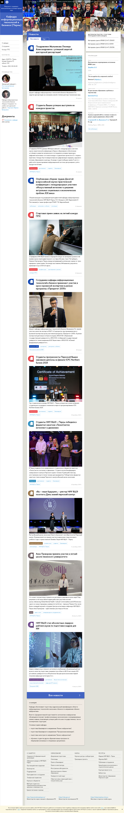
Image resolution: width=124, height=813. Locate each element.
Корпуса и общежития (33, 781)
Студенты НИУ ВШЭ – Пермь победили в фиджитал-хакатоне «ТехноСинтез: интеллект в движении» (56, 424)
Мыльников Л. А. (104, 120)
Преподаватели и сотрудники (36, 774)
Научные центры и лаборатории (84, 756)
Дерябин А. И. (92, 67)
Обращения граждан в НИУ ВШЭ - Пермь (37, 761)
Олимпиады (54, 759)
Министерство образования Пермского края (107, 776)
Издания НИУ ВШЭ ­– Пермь (107, 756)
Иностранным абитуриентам (59, 768)
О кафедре (5, 43)
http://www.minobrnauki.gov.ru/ (36, 797)
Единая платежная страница (35, 790)
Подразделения (31, 771)
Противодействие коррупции (36, 765)
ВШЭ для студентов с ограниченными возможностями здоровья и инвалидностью (36, 785)
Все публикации (93, 129)
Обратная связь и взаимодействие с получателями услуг (61, 779)
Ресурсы (102, 753)
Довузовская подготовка (58, 756)
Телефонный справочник (34, 777)
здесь (102, 808)
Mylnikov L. (98, 79)
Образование (56, 753)
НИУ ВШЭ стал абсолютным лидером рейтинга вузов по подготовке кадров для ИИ (56, 625)
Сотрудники (5, 46)
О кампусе (31, 753)
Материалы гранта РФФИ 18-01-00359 (100, 44)
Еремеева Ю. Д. (93, 95)
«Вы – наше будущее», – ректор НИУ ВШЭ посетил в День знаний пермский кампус (57, 493)
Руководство (31, 768)
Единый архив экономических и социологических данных (108, 766)
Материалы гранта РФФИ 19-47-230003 (101, 40)
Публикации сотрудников (106, 762)
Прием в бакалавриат (57, 762)
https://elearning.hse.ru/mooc (99, 797)
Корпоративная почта (105, 770)
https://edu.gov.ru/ (64, 797)
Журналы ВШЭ (103, 759)
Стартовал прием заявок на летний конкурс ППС (57, 214)
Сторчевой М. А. (93, 120)
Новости (34, 34)
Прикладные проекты (81, 759)
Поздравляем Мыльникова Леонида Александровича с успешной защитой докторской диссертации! (54, 49)
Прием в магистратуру (57, 765)
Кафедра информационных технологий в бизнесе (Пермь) (11, 21)
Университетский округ (58, 776)
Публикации (92, 55)
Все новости (56, 695)
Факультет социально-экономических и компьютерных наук (11, 8)
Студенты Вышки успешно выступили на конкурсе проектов (55, 106)
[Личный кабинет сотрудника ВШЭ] (116, 2)
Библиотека (102, 773)
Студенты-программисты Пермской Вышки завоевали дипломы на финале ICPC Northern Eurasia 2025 (58, 359)
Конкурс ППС (6, 49)
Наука (77, 753)
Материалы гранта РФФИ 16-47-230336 (101, 47)
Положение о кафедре (11, 120)
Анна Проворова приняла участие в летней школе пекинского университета (56, 555)
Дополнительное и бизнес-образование (59, 772)
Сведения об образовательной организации (36, 757)
